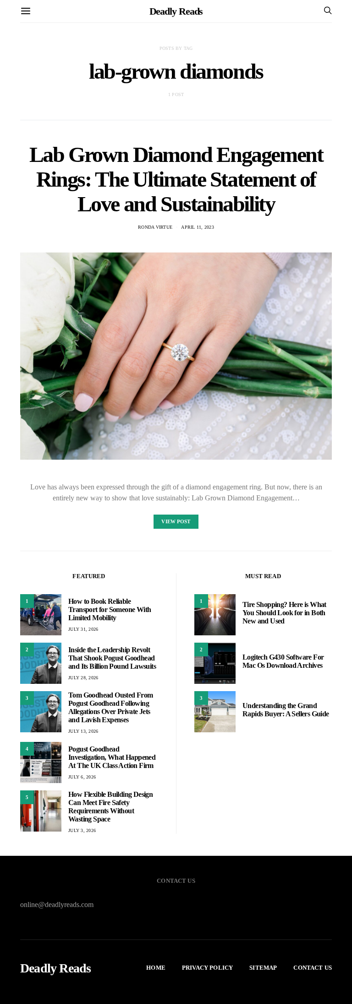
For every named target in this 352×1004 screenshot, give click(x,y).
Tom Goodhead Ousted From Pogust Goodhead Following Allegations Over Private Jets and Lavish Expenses (110, 707)
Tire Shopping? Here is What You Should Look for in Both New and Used (284, 613)
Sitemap (263, 967)
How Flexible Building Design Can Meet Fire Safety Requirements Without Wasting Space (110, 806)
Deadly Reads (176, 11)
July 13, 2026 (83, 731)
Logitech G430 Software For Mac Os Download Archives (283, 661)
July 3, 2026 (82, 830)
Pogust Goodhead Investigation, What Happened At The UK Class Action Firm (111, 757)
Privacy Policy (207, 967)
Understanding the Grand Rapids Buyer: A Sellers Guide (285, 710)
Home (155, 967)
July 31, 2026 (83, 629)
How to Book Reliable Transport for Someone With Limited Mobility (109, 609)
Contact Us (312, 967)
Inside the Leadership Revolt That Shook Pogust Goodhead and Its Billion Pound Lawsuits (112, 658)
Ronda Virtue (155, 227)
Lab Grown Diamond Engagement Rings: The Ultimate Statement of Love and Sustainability (176, 179)
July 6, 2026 (82, 776)
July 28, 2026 (83, 677)
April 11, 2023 (197, 227)
